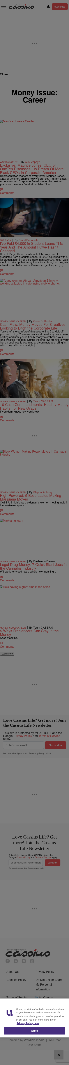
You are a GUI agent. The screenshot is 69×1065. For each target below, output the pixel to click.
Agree (34, 1030)
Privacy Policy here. (28, 1023)
